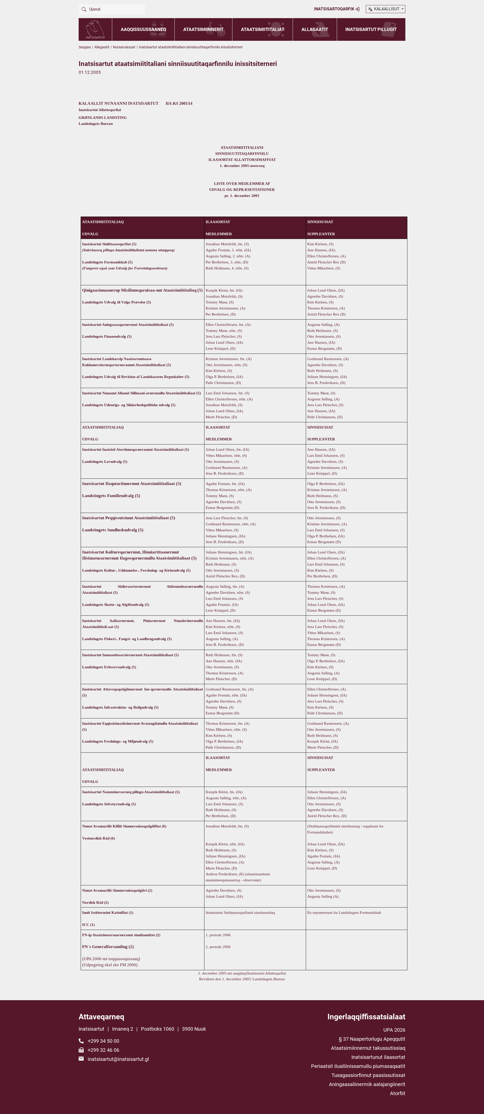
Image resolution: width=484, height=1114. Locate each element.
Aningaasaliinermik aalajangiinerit (367, 1084)
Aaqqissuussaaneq (143, 29)
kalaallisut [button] (387, 9)
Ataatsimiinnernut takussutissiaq (368, 1048)
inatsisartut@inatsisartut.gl (118, 1059)
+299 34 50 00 (103, 1041)
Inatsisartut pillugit (371, 29)
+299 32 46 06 (103, 1050)
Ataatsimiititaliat (262, 29)
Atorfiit (397, 1093)
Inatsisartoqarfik (334, 9)
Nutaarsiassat (124, 47)
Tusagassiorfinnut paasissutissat (368, 1075)
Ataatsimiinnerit (203, 29)
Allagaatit (314, 29)
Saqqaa (85, 47)
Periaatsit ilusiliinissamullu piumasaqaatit (358, 1066)
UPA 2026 (394, 1030)
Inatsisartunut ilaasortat (378, 1057)
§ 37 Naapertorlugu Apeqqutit (372, 1039)
